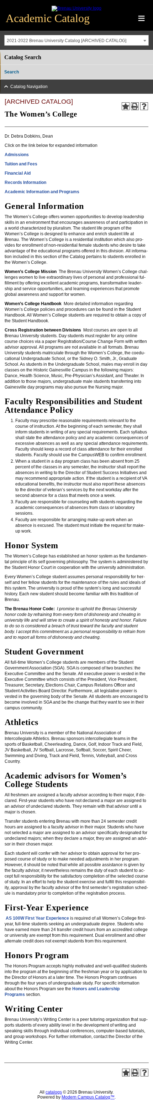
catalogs (54, 1092)
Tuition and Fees (21, 163)
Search (11, 72)
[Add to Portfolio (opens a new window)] (126, 106)
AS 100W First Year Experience (37, 918)
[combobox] (76, 40)
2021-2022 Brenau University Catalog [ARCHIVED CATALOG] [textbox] (66, 40)
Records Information (25, 182)
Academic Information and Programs (42, 191)
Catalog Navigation (29, 86)
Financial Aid (18, 173)
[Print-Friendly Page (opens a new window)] (135, 106)
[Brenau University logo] (76, 8)
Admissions (17, 154)
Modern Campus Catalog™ (88, 1097)
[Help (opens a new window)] (144, 106)
